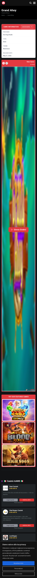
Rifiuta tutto (18, 574)
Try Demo (18, 410)
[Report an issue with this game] (3, 63)
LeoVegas (13, 536)
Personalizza (18, 568)
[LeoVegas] (5, 539)
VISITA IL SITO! (27, 500)
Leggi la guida (10, 500)
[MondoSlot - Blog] (3, 2)
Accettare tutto (18, 563)
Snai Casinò (13, 486)
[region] (18, 559)
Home (3, 15)
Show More (26, 27)
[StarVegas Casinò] (5, 514)
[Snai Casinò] (5, 490)
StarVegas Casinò (16, 510)
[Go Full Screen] (6, 63)
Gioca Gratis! (20, 230)
